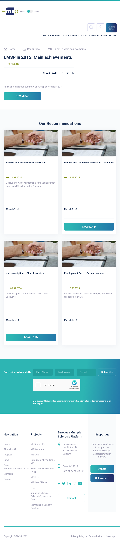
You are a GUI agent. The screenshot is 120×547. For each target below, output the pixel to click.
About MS (58, 35)
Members (8, 474)
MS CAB (35, 454)
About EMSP (47, 35)
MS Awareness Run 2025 (16, 468)
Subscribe (107, 372)
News (85, 35)
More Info (11, 209)
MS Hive (35, 477)
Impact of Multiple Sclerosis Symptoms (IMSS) (41, 496)
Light (22, 11)
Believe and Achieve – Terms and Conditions (89, 162)
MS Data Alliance (39, 482)
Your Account (100, 27)
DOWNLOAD (22, 96)
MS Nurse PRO (38, 444)
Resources (75, 35)
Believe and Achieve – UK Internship (26, 162)
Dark (36, 11)
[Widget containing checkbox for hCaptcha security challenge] (56, 385)
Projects (68, 35)
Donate (102, 468)
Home (12, 49)
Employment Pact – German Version (84, 273)
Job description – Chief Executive (25, 273)
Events (93, 35)
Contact (114, 35)
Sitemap (110, 536)
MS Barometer (38, 449)
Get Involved (104, 35)
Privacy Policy (78, 536)
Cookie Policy (95, 536)
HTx (33, 487)
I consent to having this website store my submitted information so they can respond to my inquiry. (74, 402)
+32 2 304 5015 (70, 465)
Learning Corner (111, 28)
